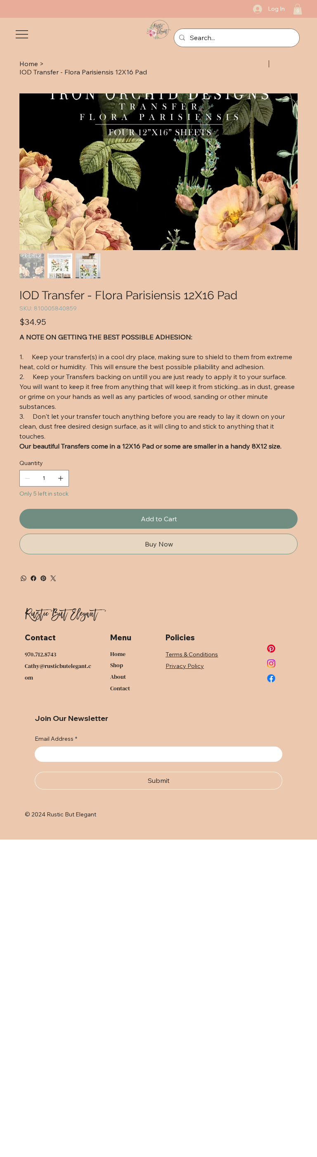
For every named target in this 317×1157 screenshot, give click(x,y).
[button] (297, 9)
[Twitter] (53, 578)
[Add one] (60, 478)
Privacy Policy (185, 666)
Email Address (56, 738)
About (118, 677)
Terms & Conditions (192, 654)
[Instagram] (271, 663)
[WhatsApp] (23, 578)
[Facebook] (33, 578)
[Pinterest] (43, 578)
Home (117, 654)
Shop (116, 665)
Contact (120, 688)
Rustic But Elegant (61, 615)
